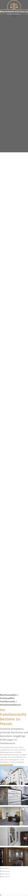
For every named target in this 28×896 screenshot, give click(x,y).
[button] (14, 16)
